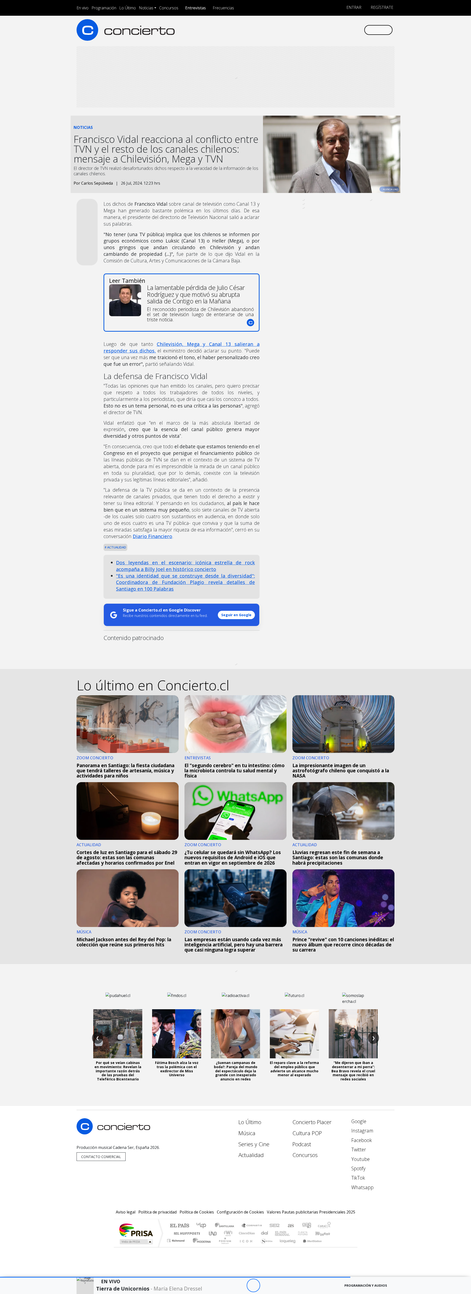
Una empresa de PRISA (136, 1230)
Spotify (358, 1168)
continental (265, 1233)
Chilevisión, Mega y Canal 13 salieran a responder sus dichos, (182, 347)
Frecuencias (223, 8)
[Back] (226, 1285)
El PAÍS (179, 1226)
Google (358, 1121)
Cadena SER (274, 1226)
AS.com (290, 1226)
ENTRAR (353, 7)
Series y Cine (253, 1144)
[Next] (280, 1285)
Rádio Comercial (332, 1247)
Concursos (168, 8)
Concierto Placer (312, 1122)
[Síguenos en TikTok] (352, 30)
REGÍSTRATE (381, 7)
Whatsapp (362, 1187)
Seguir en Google (236, 615)
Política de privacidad (157, 1212)
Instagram (361, 1130)
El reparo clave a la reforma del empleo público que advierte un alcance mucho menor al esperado (294, 1068)
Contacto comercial (101, 1156)
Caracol (324, 1226)
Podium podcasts (176, 1239)
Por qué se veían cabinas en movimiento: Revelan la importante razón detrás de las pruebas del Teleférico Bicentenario (117, 1070)
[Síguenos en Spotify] (343, 30)
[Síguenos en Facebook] (319, 30)
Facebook (361, 1140)
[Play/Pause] (253, 1285)
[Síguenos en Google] (303, 30)
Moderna (200, 1247)
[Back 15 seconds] (240, 1285)
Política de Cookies (197, 1212)
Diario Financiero (152, 536)
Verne (292, 1233)
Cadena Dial (307, 1233)
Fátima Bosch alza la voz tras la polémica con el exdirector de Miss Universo (176, 1068)
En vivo (83, 8)
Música (246, 1133)
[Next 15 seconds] (267, 1285)
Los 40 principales (203, 1226)
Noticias (146, 8)
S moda (265, 1247)
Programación (104, 8)
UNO (213, 1233)
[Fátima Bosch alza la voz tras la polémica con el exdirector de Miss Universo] (176, 1033)
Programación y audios (366, 1285)
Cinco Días (246, 1233)
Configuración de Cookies (240, 1212)
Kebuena (325, 1233)
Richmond (176, 1247)
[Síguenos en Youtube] (335, 30)
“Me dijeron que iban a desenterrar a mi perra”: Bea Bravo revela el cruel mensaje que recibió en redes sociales (353, 1070)
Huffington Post (186, 1233)
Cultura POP (307, 1133)
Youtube (360, 1159)
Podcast (301, 1144)
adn (306, 1226)
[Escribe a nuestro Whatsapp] (360, 30)
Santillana (226, 1226)
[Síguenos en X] (327, 30)
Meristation (310, 1247)
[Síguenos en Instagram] (311, 30)
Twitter (358, 1149)
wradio (227, 1233)
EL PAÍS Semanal (278, 1233)
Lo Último (127, 8)
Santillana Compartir (252, 1226)
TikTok (357, 1177)
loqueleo (286, 1247)
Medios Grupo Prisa (135, 1242)
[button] (175, 1277)
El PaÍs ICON (245, 1247)
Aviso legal (125, 1212)
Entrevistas (195, 8)
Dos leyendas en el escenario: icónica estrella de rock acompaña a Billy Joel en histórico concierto (185, 565)
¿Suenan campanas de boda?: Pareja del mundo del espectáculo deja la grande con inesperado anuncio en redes (235, 1070)
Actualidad (116, 547)
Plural (223, 1247)
